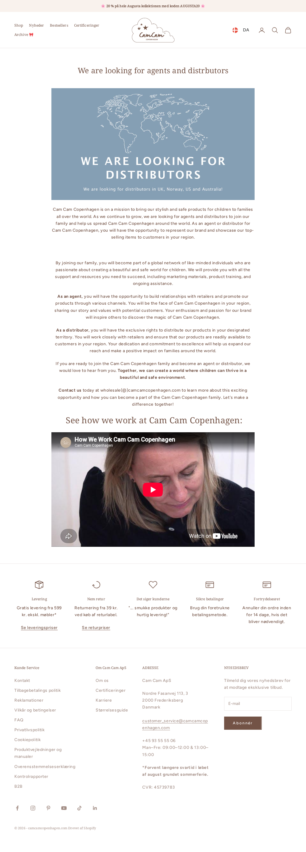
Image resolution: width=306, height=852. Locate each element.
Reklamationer (28, 700)
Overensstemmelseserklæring (45, 766)
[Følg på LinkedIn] (95, 808)
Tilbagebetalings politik (37, 690)
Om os (102, 680)
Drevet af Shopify (82, 828)
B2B (18, 786)
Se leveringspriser (39, 627)
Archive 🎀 (23, 34)
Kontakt (22, 680)
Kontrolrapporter (31, 776)
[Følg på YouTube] (64, 808)
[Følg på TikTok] (79, 808)
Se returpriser (96, 627)
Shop (18, 25)
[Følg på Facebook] (17, 808)
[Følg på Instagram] (33, 808)
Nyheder (36, 25)
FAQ (19, 720)
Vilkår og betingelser (35, 710)
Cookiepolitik (27, 739)
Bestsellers (59, 25)
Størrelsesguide (112, 710)
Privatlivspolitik (29, 729)
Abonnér (243, 723)
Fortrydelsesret (267, 598)
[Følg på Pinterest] (48, 808)
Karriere (104, 700)
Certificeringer (87, 25)
